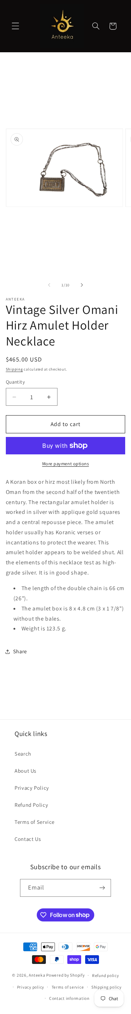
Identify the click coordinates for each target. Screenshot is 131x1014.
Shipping (14, 369)
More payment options (65, 464)
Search (23, 753)
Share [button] (20, 651)
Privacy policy (30, 987)
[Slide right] (82, 285)
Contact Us (28, 838)
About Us (25, 770)
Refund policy (105, 975)
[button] (15, 26)
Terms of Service (35, 821)
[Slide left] (49, 285)
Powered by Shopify (65, 975)
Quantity (15, 382)
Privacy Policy (32, 787)
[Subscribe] (102, 888)
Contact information (69, 998)
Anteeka (37, 975)
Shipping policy (106, 987)
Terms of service (68, 987)
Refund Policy (31, 804)
